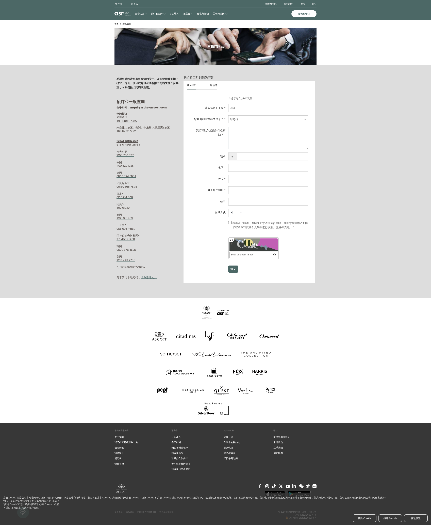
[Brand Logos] (159, 336)
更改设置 (416, 518)
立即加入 (176, 437)
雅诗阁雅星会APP (180, 469)
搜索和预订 (304, 13)
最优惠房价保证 (281, 437)
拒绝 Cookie (390, 518)
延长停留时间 (231, 458)
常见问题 (278, 442)
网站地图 (278, 453)
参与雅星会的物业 (180, 463)
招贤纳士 (119, 453)
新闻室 (118, 458)
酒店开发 (119, 447)
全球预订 (212, 85)
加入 (314, 3)
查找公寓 (228, 437)
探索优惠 (228, 447)
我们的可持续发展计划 (126, 442)
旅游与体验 (230, 453)
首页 (116, 23)
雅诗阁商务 (177, 453)
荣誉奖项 (119, 463)
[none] (139, 437)
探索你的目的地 (232, 442)
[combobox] (268, 108)
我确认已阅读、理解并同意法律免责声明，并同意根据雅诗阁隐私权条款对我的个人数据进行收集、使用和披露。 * (270, 225)
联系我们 (191, 85)
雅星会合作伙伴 (179, 458)
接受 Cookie (364, 518)
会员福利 (176, 442)
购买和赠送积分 (179, 447)
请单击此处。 (149, 277)
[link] (121, 490)
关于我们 (119, 437)
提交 (233, 269)
